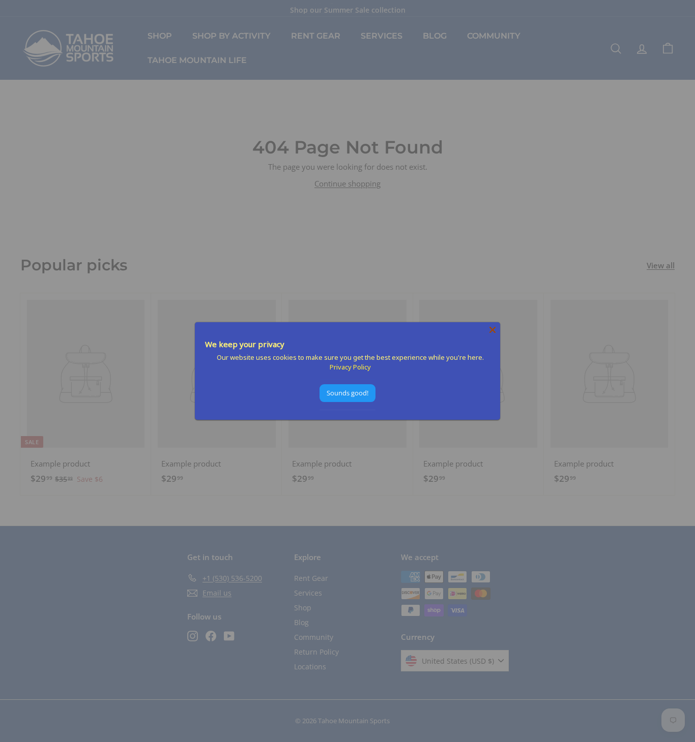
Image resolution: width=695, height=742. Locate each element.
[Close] (492, 330)
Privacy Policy (350, 367)
